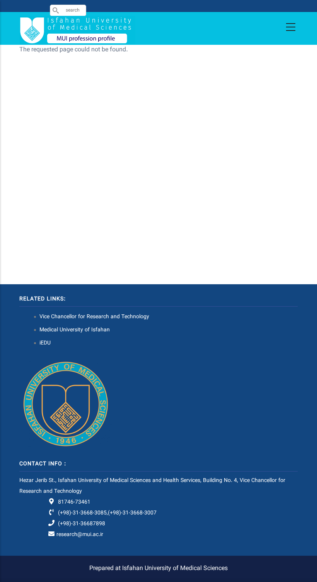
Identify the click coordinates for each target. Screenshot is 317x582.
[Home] (77, 30)
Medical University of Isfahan (74, 330)
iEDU (45, 343)
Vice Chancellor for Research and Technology (94, 317)
